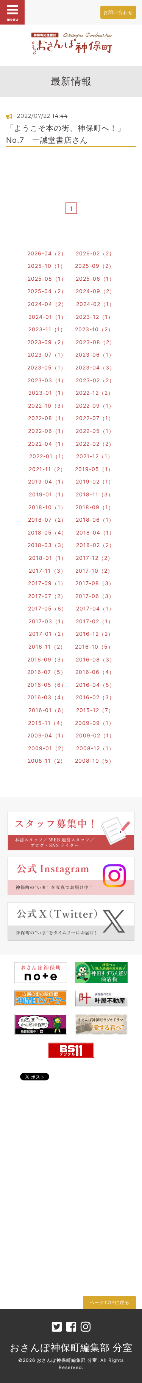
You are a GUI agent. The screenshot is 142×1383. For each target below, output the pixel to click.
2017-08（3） (94, 583)
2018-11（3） (95, 494)
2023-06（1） (94, 354)
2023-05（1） (46, 367)
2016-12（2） (95, 633)
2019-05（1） (94, 469)
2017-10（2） (94, 570)
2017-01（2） (48, 633)
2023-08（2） (95, 342)
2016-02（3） (95, 697)
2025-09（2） (94, 266)
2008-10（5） (94, 760)
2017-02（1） (95, 621)
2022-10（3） (47, 405)
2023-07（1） (47, 354)
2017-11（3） (47, 570)
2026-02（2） (95, 253)
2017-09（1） (47, 583)
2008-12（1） (95, 748)
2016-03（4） (47, 697)
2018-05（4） (47, 532)
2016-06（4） (95, 672)
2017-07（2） (47, 596)
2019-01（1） (48, 494)
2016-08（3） (95, 659)
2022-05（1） (95, 431)
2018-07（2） (47, 519)
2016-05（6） (47, 684)
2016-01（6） (47, 710)
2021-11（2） (47, 469)
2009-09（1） (94, 723)
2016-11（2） (47, 646)
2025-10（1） (47, 266)
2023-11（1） (47, 329)
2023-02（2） (95, 380)
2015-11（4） (47, 723)
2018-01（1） (48, 558)
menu (12, 19)
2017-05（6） (47, 608)
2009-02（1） (95, 735)
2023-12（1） (95, 317)
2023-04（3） (95, 367)
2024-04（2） (47, 304)
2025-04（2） (47, 291)
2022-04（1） (47, 443)
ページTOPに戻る (109, 1302)
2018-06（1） (95, 519)
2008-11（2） (47, 760)
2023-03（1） (47, 380)
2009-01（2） (47, 748)
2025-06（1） (95, 278)
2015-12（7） (95, 710)
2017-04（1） (95, 608)
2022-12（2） (95, 392)
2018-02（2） (95, 545)
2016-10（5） (94, 646)
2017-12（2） (94, 558)
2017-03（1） (47, 621)
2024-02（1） (95, 304)
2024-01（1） (47, 317)
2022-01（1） (48, 456)
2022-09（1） (95, 405)
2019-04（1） (47, 481)
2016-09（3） (47, 659)
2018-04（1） (95, 532)
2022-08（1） (47, 418)
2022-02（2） (95, 443)
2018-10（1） (47, 507)
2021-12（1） (94, 456)
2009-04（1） (47, 735)
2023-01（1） (47, 392)
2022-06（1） (47, 431)
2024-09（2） (95, 291)
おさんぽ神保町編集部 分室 (71, 1347)
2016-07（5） (46, 672)
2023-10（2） (94, 329)
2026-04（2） (47, 253)
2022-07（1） (95, 418)
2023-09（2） (47, 342)
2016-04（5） (95, 684)
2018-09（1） (94, 507)
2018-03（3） (47, 545)
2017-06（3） (94, 596)
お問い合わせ (118, 12)
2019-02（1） (95, 481)
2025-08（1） (47, 278)
